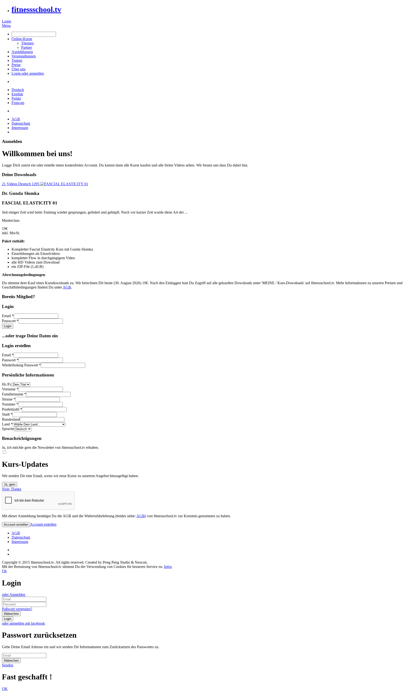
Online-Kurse (22, 39)
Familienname (14, 394)
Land (7, 424)
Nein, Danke (11, 489)
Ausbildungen (22, 52)
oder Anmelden (13, 594)
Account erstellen (43, 524)
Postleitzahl (12, 409)
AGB (16, 119)
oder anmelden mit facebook (23, 623)
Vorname (10, 389)
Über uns (18, 69)
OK (5, 689)
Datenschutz (21, 123)
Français (18, 103)
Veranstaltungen (24, 56)
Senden (7, 665)
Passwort (10, 321)
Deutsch (18, 90)
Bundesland (11, 419)
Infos (168, 567)
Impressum (20, 128)
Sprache (8, 429)
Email (8, 316)
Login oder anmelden (28, 73)
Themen (27, 43)
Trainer (17, 60)
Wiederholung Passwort (21, 365)
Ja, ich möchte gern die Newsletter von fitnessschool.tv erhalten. (50, 447)
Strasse (8, 399)
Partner (26, 47)
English (17, 94)
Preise (16, 65)
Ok (4, 571)
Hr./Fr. (7, 384)
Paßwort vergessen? (17, 609)
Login (6, 21)
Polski (16, 98)
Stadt (7, 414)
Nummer (10, 404)
